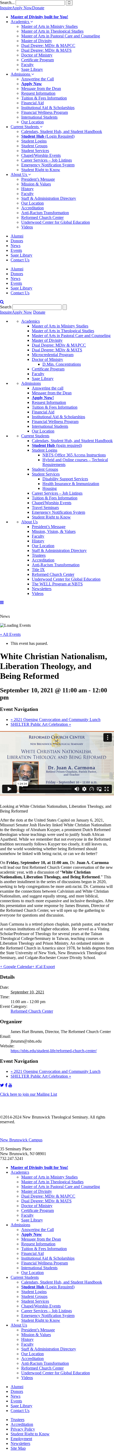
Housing (49, 488)
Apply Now (22, 8)
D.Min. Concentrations (61, 364)
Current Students (25, 126)
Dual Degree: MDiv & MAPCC (48, 45)
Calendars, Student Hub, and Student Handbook (61, 131)
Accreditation (32, 208)
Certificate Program (37, 60)
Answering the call (47, 388)
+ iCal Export (43, 966)
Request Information (38, 93)
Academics (20, 21)
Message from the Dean (41, 88)
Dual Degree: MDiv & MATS (46, 50)
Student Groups (34, 146)
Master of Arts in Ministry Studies (49, 26)
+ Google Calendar (16, 966)
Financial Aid (32, 103)
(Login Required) (47, 136)
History (27, 189)
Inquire (6, 8)
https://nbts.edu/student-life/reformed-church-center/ (54, 1050)
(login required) (57, 445)
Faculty (27, 64)
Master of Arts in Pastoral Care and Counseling (60, 36)
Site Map (18, 1448)
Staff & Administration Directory (48, 198)
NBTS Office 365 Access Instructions (74, 455)
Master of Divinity (36, 40)
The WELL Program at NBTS (57, 584)
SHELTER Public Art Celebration (41, 724)
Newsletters (41, 588)
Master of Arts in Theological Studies (52, 31)
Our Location (32, 122)
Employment (21, 1438)
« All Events (10, 634)
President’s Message (38, 179)
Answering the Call (37, 79)
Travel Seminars (45, 507)
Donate (38, 8)
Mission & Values (36, 184)
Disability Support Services (65, 479)
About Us (19, 174)
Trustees (39, 555)
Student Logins (34, 141)
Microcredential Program (52, 354)
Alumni (17, 236)
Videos (27, 227)
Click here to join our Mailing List (28, 1094)
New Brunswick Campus (21, 1140)
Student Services (35, 150)
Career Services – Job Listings (46, 160)
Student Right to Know (40, 169)
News (15, 245)
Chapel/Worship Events (41, 155)
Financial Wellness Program (44, 112)
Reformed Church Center (42, 217)
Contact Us (20, 260)
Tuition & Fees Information (44, 98)
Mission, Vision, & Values (54, 531)
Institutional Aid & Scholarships (47, 107)
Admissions (21, 74)
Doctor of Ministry (36, 55)
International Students (39, 117)
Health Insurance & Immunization (70, 483)
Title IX (38, 569)
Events (16, 250)
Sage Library (32, 69)
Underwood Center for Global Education (55, 222)
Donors (17, 241)
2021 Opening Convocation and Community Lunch (55, 719)
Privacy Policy (23, 1429)
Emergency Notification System (47, 165)
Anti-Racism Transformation (45, 212)
